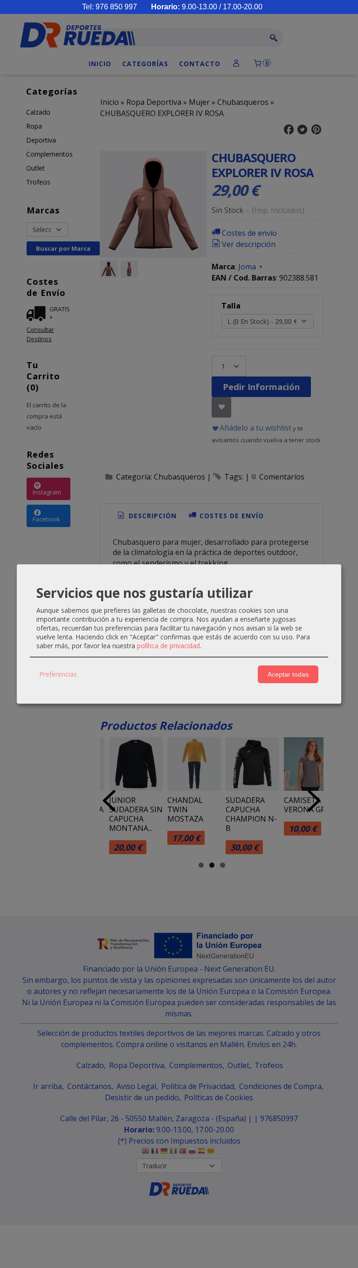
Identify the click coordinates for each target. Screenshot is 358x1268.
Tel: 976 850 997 (109, 7)
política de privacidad (168, 645)
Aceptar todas (288, 674)
